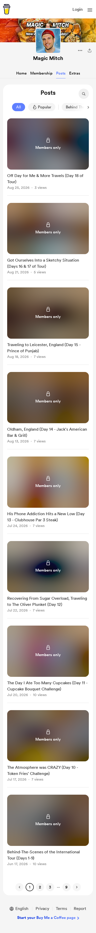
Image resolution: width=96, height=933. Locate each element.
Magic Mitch (48, 58)
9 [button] (66, 887)
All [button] (18, 107)
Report (80, 908)
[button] (90, 10)
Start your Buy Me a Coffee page (46, 917)
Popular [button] (44, 107)
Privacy (42, 908)
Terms (61, 908)
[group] (48, 157)
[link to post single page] (48, 154)
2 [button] (40, 887)
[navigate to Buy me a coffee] (6, 9)
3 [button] (50, 887)
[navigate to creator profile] (48, 41)
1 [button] (29, 887)
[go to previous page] (19, 887)
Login (77, 9)
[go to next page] (77, 887)
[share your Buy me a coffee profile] (89, 50)
